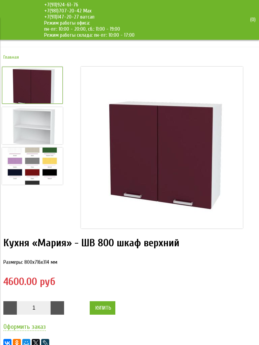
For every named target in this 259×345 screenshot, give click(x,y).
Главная (11, 57)
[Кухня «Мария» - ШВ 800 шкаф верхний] (162, 148)
